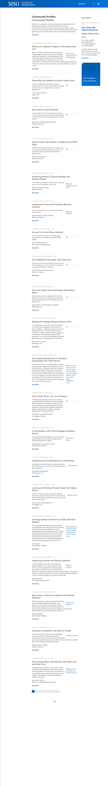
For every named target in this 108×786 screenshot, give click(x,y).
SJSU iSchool (55, 366)
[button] (98, 4)
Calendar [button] (89, 4)
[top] (54, 701)
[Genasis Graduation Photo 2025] (71, 187)
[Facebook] (79, 773)
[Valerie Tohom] (72, 495)
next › (52, 691)
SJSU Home (81, 4)
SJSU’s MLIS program (45, 373)
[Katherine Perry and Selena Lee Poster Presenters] (71, 672)
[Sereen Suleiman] (71, 567)
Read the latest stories (50, 31)
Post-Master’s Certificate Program (47, 298)
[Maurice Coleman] (71, 213)
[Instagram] (89, 773)
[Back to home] (88, 763)
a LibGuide (44, 377)
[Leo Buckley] (73, 465)
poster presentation (54, 377)
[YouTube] (98, 773)
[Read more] (71, 85)
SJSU (60, 296)
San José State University (39, 466)
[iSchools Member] (94, 781)
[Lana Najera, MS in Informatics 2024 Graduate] (71, 57)
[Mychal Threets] (72, 635)
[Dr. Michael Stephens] (71, 604)
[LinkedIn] (93, 773)
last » (57, 691)
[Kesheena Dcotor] (71, 440)
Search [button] (94, 4)
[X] (84, 773)
